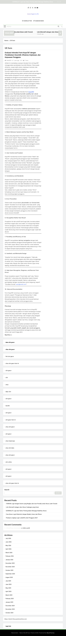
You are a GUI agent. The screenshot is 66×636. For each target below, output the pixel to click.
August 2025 (9, 577)
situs (7, 384)
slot (7, 377)
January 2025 (9, 602)
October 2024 (9, 613)
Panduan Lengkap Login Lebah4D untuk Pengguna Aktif (21, 518)
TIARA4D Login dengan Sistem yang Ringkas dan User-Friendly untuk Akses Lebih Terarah (31, 503)
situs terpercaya (10, 441)
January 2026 (9, 559)
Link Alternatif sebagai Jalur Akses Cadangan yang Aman (22, 507)
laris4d (7, 406)
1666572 (8, 60)
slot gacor (8, 370)
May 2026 (8, 545)
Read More (8, 335)
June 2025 (8, 584)
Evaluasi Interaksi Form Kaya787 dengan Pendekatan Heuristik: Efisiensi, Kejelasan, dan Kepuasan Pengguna (23, 55)
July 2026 (8, 538)
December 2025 (10, 563)
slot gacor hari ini (11, 420)
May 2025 (8, 588)
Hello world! (26, 528)
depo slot (8, 391)
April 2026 (8, 549)
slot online (9, 462)
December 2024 (10, 605)
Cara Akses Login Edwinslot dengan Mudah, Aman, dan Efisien (24, 514)
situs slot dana (10, 448)
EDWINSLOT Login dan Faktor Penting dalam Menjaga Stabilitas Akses (32, 2)
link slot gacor (10, 356)
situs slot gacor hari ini (12, 363)
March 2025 (9, 595)
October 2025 (9, 570)
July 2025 (8, 581)
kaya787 (31, 92)
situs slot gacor (10, 427)
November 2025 (10, 566)
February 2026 (10, 556)
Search (6, 490)
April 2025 (8, 591)
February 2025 (10, 598)
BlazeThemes (50, 633)
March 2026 (9, 552)
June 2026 (8, 542)
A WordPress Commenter (13, 528)
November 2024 (10, 609)
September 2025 (10, 574)
